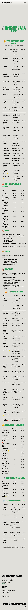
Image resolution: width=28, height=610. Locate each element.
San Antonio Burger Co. (7, 3)
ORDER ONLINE (10, 26)
